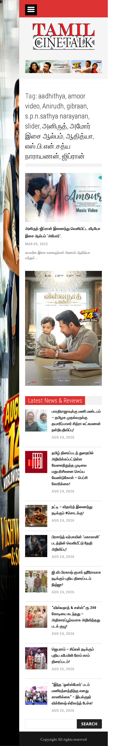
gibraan (76, 106)
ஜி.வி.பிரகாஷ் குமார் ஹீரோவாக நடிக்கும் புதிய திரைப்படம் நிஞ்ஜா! (76, 578)
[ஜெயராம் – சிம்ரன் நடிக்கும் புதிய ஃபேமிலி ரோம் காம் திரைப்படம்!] (36, 658)
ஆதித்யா (79, 136)
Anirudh (53, 106)
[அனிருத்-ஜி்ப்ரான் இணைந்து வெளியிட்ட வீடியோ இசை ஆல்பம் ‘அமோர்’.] (63, 197)
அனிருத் (54, 126)
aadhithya (51, 96)
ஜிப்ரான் (73, 156)
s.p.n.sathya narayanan (56, 116)
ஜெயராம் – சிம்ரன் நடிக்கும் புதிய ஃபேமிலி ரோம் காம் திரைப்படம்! (73, 655)
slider (32, 126)
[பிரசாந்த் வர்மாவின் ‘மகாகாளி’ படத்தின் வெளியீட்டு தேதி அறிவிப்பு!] (36, 546)
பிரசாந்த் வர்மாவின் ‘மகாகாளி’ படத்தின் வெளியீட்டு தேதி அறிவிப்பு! (76, 543)
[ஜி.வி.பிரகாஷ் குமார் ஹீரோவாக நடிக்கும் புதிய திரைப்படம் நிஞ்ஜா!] (36, 581)
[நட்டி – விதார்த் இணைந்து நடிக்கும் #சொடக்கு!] (36, 516)
